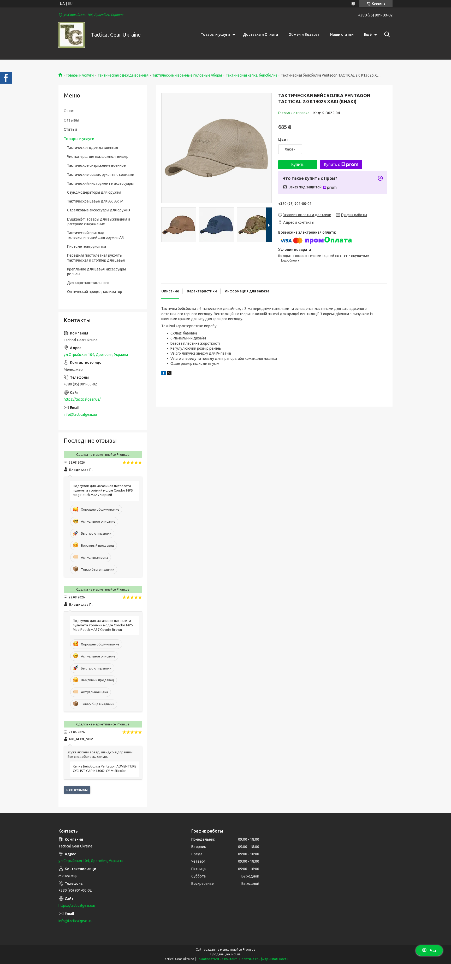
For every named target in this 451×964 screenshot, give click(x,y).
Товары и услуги (215, 34)
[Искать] (386, 34)
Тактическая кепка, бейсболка (251, 75)
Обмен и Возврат (304, 34)
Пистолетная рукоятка (86, 246)
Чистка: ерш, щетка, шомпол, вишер (97, 156)
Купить (297, 164)
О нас (69, 110)
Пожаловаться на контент (217, 959)
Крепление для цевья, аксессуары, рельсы (97, 271)
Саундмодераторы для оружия (94, 192)
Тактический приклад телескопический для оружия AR (95, 235)
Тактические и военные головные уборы (187, 75)
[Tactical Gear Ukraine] (71, 35)
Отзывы (71, 120)
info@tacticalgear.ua (80, 414)
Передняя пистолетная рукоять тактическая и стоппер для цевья (96, 257)
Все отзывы (77, 790)
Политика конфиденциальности (263, 959)
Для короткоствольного (88, 283)
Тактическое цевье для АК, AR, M (95, 201)
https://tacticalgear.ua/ (82, 399)
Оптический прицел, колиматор (94, 292)
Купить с (332, 164)
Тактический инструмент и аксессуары (100, 183)
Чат (433, 950)
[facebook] (163, 374)
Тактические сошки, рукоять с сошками (100, 174)
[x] (169, 374)
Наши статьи (342, 34)
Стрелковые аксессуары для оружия (98, 210)
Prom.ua (249, 949)
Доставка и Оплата (260, 34)
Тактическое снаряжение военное (96, 165)
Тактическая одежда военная (123, 75)
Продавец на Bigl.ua (225, 954)
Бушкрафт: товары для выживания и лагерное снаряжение (98, 221)
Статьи (70, 129)
